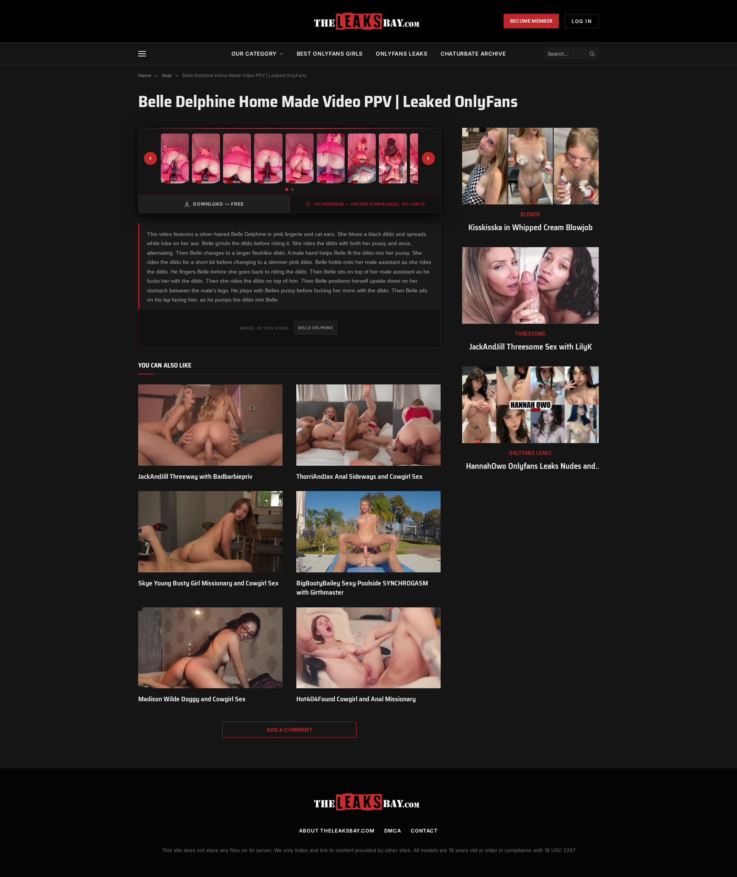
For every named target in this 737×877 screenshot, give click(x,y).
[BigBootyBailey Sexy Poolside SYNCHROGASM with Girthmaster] (368, 531)
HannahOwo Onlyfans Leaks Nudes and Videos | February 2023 (530, 466)
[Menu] (142, 54)
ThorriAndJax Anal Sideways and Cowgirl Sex (359, 476)
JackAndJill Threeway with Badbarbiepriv (195, 476)
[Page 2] (292, 189)
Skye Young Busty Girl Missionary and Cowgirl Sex (208, 583)
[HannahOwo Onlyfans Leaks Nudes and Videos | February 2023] (530, 404)
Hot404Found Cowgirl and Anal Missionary (356, 699)
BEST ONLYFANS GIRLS (330, 53)
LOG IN (582, 21)
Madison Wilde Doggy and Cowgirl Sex (192, 699)
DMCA (392, 831)
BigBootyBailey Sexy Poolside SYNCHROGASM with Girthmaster (362, 588)
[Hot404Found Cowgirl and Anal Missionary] (368, 648)
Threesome (530, 334)
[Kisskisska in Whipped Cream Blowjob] (530, 166)
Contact (424, 831)
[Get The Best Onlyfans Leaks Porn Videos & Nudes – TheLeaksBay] (368, 21)
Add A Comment (289, 730)
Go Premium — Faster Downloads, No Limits (369, 204)
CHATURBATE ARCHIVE (473, 53)
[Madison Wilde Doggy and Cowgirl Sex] (210, 648)
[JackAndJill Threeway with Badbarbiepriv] (210, 425)
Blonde (530, 215)
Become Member (531, 21)
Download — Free (218, 204)
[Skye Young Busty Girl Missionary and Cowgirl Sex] (210, 531)
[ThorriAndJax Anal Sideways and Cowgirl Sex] (368, 425)
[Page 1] (286, 189)
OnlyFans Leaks (530, 453)
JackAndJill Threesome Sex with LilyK (530, 347)
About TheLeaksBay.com (337, 831)
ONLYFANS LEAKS (402, 53)
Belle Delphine (315, 327)
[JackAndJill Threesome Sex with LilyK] (530, 285)
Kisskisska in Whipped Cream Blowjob (530, 227)
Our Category (254, 53)
